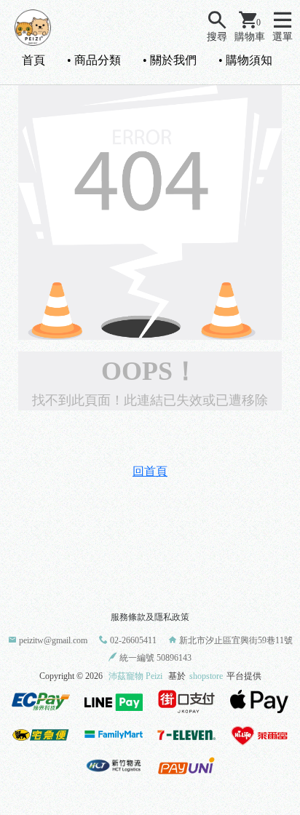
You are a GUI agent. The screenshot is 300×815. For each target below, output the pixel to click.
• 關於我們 (170, 60)
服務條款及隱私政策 (150, 617)
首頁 (33, 60)
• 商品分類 (94, 60)
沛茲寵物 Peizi (135, 676)
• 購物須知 (245, 60)
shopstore (206, 676)
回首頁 (150, 471)
